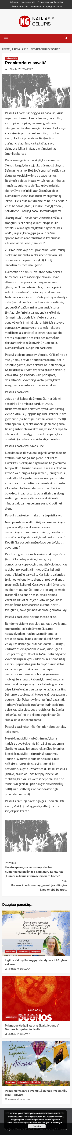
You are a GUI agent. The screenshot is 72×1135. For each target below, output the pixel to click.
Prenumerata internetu (50, 1)
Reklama (14, 1)
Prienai (23, 1017)
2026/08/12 (25, 1034)
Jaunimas (10, 1082)
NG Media (12, 69)
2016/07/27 (27, 69)
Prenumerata (28, 1)
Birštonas (10, 952)
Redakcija (35, 6)
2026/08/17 (25, 969)
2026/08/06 (25, 1099)
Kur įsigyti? (49, 6)
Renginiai (35, 952)
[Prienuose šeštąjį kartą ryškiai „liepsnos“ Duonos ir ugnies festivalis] (36, 998)
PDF (59, 6)
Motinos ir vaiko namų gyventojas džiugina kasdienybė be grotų (39, 885)
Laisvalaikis (11, 58)
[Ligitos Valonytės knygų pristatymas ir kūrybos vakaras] (36, 933)
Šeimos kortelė (20, 6)
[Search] (66, 38)
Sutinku (37, 1126)
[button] (5, 38)
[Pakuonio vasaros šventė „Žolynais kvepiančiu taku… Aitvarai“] (36, 1063)
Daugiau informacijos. (52, 1122)
